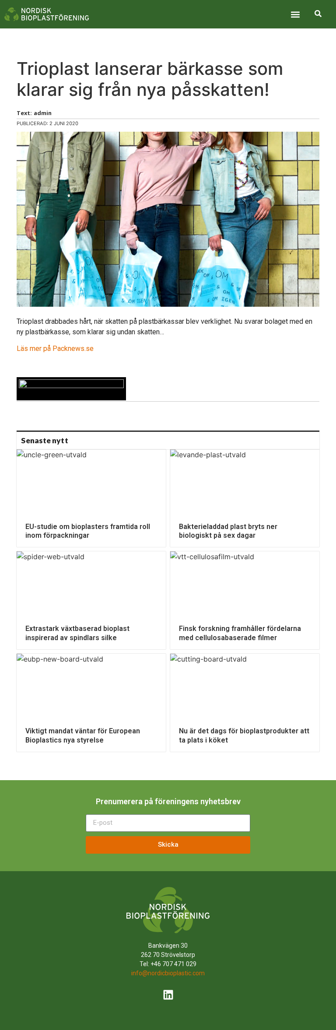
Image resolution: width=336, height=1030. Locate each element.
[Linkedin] (168, 995)
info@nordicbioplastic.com (168, 973)
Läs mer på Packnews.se (55, 348)
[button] (295, 14)
